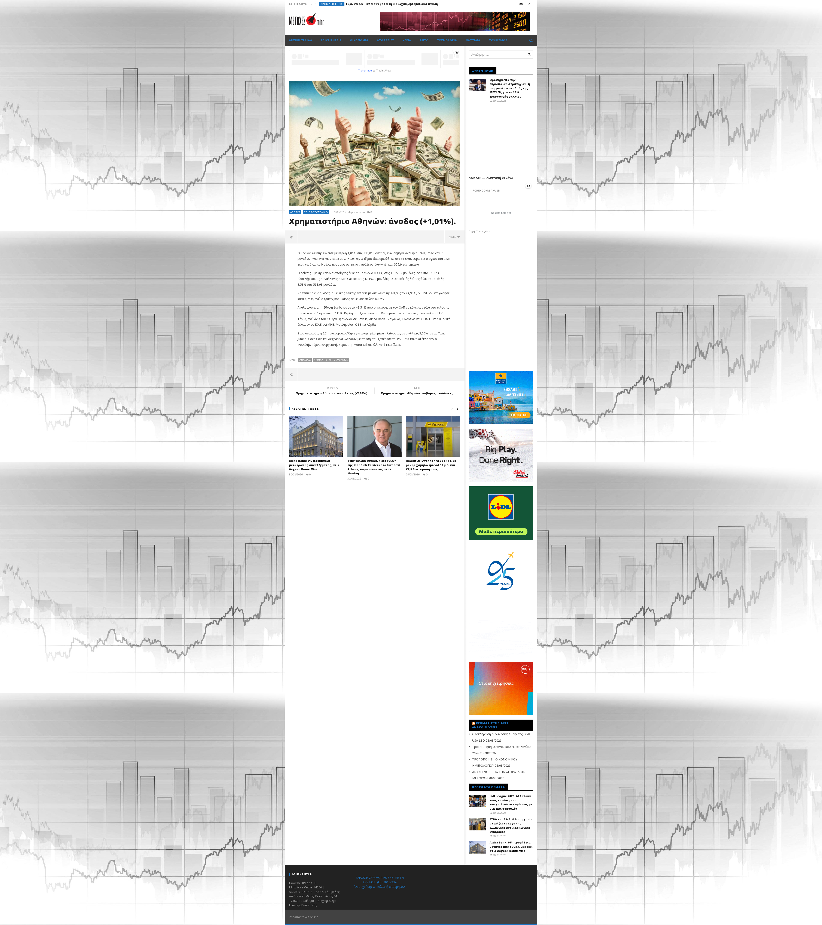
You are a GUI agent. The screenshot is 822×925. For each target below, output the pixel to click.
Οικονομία (359, 40)
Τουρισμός (498, 40)
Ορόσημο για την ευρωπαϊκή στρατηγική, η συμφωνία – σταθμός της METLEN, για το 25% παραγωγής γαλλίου (510, 88)
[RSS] (529, 4)
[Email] (521, 4)
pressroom (358, 212)
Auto (424, 40)
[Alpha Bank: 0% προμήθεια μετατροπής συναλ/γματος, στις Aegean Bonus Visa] (316, 436)
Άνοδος (305, 359)
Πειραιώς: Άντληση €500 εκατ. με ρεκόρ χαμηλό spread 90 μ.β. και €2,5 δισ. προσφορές (431, 465)
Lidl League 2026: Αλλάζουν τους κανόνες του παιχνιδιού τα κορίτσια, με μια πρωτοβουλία (406, 4)
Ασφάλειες (385, 40)
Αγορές (295, 212)
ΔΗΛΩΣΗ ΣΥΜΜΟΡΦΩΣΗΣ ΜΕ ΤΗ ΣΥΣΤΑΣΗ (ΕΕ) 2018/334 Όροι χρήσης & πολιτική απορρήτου (379, 882)
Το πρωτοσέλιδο (316, 212)
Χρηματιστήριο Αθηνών (331, 359)
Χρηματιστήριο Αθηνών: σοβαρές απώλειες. (417, 391)
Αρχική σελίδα (300, 40)
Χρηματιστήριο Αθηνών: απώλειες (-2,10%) (331, 391)
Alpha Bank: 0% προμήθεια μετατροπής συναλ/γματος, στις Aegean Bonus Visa (314, 465)
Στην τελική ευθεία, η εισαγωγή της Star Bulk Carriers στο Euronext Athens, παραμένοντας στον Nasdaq (374, 467)
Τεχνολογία (447, 40)
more (453, 237)
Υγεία (407, 40)
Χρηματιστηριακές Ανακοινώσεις (490, 725)
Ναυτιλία (473, 40)
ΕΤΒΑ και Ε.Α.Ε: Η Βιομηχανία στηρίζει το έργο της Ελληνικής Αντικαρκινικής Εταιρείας (511, 825)
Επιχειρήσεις (330, 4)
